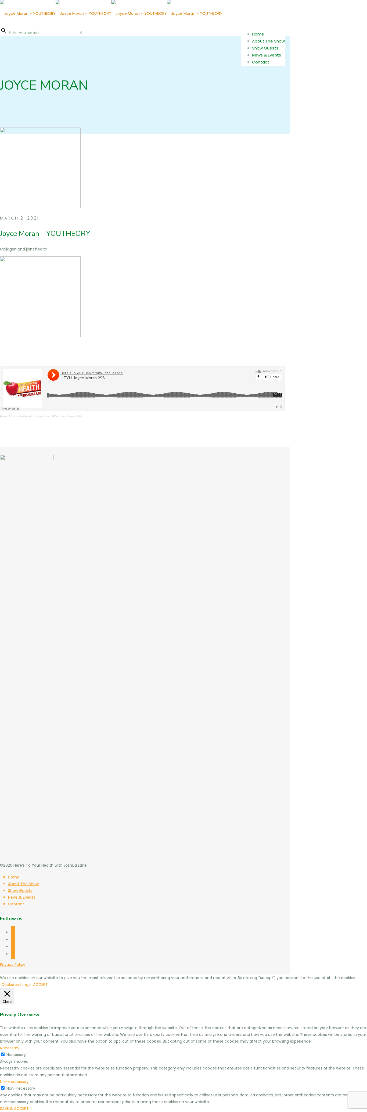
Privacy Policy (12, 964)
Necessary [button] (9, 1048)
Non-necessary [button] (14, 1081)
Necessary (16, 1054)
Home (13, 877)
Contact (16, 904)
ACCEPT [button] (40, 984)
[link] (80, 32)
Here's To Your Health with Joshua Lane (25, 416)
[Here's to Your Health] (111, 13)
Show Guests (20, 890)
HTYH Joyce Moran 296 (67, 416)
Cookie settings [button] (15, 984)
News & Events (21, 897)
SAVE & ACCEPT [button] (14, 1108)
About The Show (23, 884)
